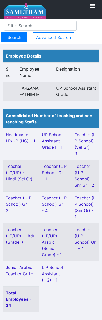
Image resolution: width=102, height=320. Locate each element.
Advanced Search (53, 37)
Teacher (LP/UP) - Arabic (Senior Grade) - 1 (52, 242)
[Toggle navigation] (92, 6)
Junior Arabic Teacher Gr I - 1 (19, 274)
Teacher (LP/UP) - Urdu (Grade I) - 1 (20, 236)
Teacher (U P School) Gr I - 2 (19, 204)
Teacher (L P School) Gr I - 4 (54, 204)
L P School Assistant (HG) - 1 (52, 274)
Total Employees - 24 (19, 299)
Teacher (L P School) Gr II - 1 (54, 172)
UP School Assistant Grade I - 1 (52, 141)
